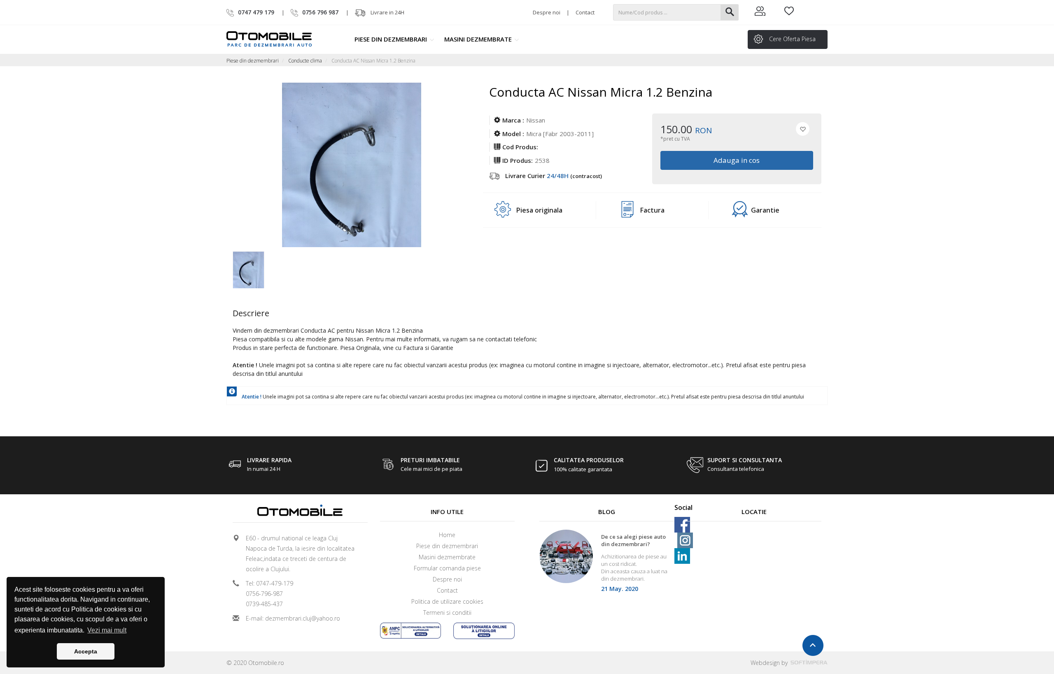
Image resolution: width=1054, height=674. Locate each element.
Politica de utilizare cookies (447, 601)
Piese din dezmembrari (391, 39)
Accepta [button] (85, 651)
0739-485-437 (264, 604)
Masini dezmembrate (478, 39)
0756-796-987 (264, 594)
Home (447, 535)
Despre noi (546, 12)
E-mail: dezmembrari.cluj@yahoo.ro (293, 618)
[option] (262, 267)
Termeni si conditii (447, 612)
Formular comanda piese (447, 568)
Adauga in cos (737, 160)
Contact (585, 12)
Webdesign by (770, 663)
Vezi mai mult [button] (106, 630)
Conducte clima (305, 60)
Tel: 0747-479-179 (269, 583)
